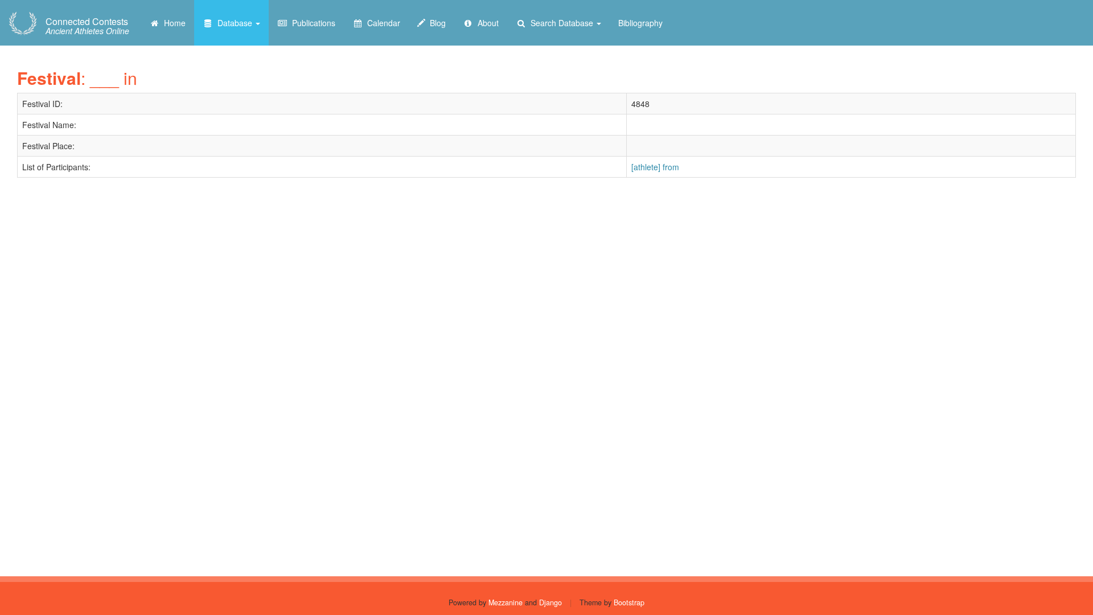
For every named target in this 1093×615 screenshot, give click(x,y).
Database (233, 22)
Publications (311, 22)
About (486, 22)
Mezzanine (505, 602)
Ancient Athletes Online (87, 26)
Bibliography (640, 22)
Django (550, 602)
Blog (435, 22)
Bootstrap (629, 602)
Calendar (381, 22)
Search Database (560, 22)
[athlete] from (655, 167)
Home (172, 22)
